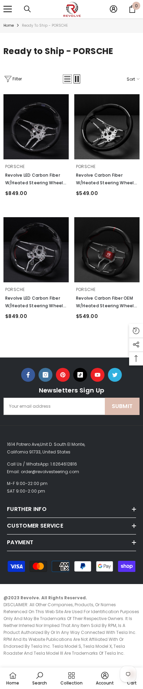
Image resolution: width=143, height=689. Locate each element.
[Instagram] (45, 375)
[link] (40, 678)
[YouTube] (97, 375)
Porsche (15, 166)
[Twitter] (115, 375)
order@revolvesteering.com (50, 472)
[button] (67, 78)
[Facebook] (28, 375)
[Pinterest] (63, 375)
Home (8, 25)
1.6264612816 (63, 464)
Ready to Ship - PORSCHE (45, 25)
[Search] (27, 9)
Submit (122, 406)
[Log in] (113, 9)
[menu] (7, 9)
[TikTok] (80, 375)
